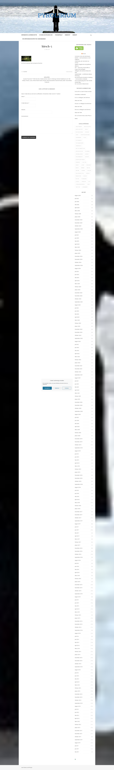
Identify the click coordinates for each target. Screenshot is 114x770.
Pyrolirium (57, 15)
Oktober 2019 (78, 444)
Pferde (83, 170)
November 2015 (78, 587)
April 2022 (77, 353)
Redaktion (78, 175)
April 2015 (77, 609)
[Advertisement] (46, 54)
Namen (82, 167)
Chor (77, 134)
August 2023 (78, 305)
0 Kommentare (69, 71)
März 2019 (77, 466)
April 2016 (77, 572)
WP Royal (30, 767)
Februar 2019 (78, 469)
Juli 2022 (77, 344)
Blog (86, 129)
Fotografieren (79, 142)
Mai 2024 (77, 277)
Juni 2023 (77, 311)
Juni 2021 (77, 384)
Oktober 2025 (78, 226)
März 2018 (77, 502)
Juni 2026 (77, 201)
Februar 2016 (78, 578)
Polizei (89, 170)
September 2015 (79, 593)
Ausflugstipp (79, 129)
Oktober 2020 (78, 408)
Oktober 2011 (78, 736)
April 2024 (77, 280)
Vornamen (85, 187)
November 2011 (78, 733)
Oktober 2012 (78, 700)
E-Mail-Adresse (25, 103)
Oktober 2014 (78, 627)
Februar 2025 (78, 250)
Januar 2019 (77, 472)
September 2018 (79, 484)
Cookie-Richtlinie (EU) (46, 35)
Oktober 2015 (78, 590)
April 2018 (77, 499)
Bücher (87, 132)
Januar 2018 (77, 508)
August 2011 (78, 742)
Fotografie (79, 140)
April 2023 (77, 317)
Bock (76, 97)
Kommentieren (24, 116)
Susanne (25, 71)
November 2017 (78, 514)
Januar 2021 (77, 399)
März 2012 (77, 721)
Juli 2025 (77, 235)
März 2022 (77, 356)
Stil (89, 181)
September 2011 (79, 739)
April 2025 (77, 244)
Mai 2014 (77, 642)
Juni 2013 (77, 675)
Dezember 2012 (78, 694)
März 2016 (77, 575)
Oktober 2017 (78, 517)
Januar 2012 (77, 727)
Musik (77, 167)
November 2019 (78, 441)
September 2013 (79, 666)
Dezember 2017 (78, 511)
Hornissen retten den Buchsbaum (82, 56)
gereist (74, 35)
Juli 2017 (77, 526)
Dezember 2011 (78, 730)
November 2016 (78, 551)
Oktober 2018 (78, 481)
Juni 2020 (77, 420)
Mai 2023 (77, 314)
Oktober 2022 (78, 335)
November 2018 (78, 478)
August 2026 (78, 195)
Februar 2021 (78, 396)
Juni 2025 (77, 238)
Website (23, 109)
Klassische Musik (80, 159)
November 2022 (78, 332)
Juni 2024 (77, 274)
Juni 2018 (77, 493)
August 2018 (78, 487)
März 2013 (77, 685)
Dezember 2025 (78, 219)
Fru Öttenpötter (80, 148)
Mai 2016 (77, 569)
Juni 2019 (77, 457)
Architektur (87, 126)
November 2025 (78, 222)
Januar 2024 (77, 289)
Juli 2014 (77, 636)
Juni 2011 (77, 748)
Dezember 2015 (78, 584)
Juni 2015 (77, 603)
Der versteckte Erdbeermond (81, 83)
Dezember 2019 (78, 438)
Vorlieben (67, 388)
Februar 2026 (78, 213)
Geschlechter (79, 151)
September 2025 (79, 229)
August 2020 (78, 414)
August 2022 (78, 341)
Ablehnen (57, 388)
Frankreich (78, 145)
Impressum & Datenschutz (29, 35)
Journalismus (79, 154)
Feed (84, 53)
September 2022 (79, 338)
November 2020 (78, 405)
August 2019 (78, 450)
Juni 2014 (77, 639)
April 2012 (77, 718)
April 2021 (77, 390)
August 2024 (78, 268)
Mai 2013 (77, 679)
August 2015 (78, 596)
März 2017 (77, 539)
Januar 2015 (77, 618)
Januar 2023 (77, 326)
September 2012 (79, 703)
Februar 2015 (78, 615)
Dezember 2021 (78, 365)
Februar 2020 (78, 432)
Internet (87, 151)
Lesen (82, 165)
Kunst (77, 165)
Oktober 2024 (78, 262)
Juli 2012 (77, 709)
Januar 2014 (77, 654)
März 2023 (77, 320)
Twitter (78, 187)
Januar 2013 (77, 691)
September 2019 (79, 447)
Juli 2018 (77, 490)
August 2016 (78, 560)
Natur (88, 167)
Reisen (85, 175)
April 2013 (77, 682)
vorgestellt (58, 35)
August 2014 (78, 633)
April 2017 (77, 536)
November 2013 (78, 660)
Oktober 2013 (78, 663)
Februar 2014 (78, 651)
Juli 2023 (77, 308)
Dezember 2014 (78, 621)
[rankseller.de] (84, 759)
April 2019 (77, 463)
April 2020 (77, 426)
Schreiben (84, 178)
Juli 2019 (77, 454)
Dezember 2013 (78, 657)
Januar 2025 (77, 253)
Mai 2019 (77, 460)
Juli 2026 (77, 198)
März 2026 (77, 210)
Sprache (84, 181)
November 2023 (78, 295)
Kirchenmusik (79, 156)
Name (23, 96)
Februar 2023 (78, 323)
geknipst (67, 35)
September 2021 (79, 374)
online (77, 170)
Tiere (88, 184)
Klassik (87, 156)
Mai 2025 (77, 241)
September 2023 (79, 302)
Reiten (77, 178)
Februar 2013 (78, 688)
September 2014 (79, 630)
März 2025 (77, 247)
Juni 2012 (77, 712)
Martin (76, 109)
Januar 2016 (77, 581)
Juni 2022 (77, 347)
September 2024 (79, 265)
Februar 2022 (78, 359)
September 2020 (79, 411)
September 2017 (79, 520)
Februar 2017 (78, 542)
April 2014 (77, 645)
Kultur (84, 162)
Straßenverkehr (80, 184)
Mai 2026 (77, 204)
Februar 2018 (78, 505)
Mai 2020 (77, 423)
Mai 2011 (77, 751)
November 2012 (78, 697)
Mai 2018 (77, 496)
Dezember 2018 (78, 475)
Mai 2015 (77, 606)
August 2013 (78, 669)
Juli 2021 (77, 381)
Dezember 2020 (78, 402)
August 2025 (78, 232)
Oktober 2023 (78, 298)
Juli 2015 (77, 599)
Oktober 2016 (78, 554)
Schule (77, 181)
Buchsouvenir (79, 132)
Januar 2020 (77, 435)
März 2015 (77, 612)
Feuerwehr (78, 137)
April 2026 (77, 207)
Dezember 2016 (78, 548)
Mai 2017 (77, 533)
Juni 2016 (77, 566)
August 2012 (78, 706)
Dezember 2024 (78, 256)
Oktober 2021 (78, 371)
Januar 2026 (77, 216)
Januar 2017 (77, 545)
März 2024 (77, 283)
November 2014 (78, 624)
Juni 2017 (77, 530)
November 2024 (78, 259)
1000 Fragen (79, 126)
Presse (88, 173)
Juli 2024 (77, 271)
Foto (85, 137)
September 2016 (79, 557)
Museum (89, 165)
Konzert (78, 162)
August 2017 (78, 523)
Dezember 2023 (78, 292)
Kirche (87, 154)
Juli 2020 (77, 417)
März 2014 (77, 648)
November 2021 (78, 368)
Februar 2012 (78, 724)
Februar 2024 (78, 286)
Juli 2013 (77, 672)
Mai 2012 (77, 715)
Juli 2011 (77, 745)
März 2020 (77, 429)
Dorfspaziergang (85, 134)
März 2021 (77, 393)
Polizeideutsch (80, 173)
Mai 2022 (77, 350)
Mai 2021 (77, 387)
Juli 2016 (77, 563)
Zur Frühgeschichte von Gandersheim (34, 39)
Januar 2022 (77, 362)
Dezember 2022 (78, 329)
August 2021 (78, 378)
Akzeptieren (47, 388)
